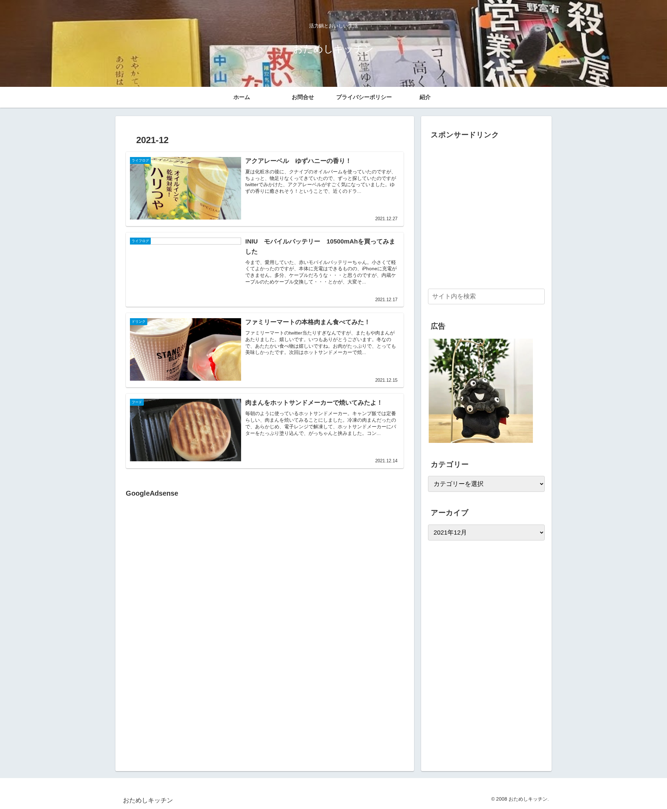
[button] (538, 296)
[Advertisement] (184, 570)
